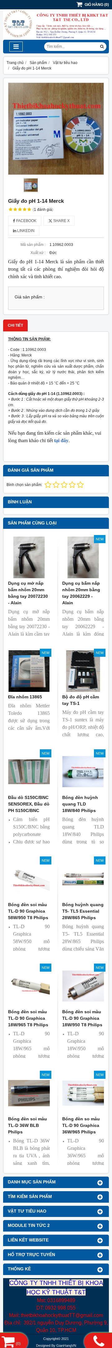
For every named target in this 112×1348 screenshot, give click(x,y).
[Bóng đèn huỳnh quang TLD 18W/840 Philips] (83, 771)
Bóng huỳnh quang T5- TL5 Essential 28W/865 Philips (83, 911)
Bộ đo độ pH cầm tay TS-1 (80, 700)
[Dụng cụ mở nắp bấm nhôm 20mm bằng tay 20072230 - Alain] (29, 557)
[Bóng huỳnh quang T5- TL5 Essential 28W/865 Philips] (83, 879)
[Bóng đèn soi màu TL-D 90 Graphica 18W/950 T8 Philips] (83, 986)
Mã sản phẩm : (33, 245)
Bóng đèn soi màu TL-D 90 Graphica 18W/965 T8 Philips (28, 1018)
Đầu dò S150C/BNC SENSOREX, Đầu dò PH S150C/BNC (28, 804)
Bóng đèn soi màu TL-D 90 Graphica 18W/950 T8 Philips (82, 1018)
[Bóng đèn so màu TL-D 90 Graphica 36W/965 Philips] (83, 1093)
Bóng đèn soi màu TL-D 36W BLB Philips (27, 1125)
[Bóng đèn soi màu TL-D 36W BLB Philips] (29, 1093)
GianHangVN (66, 1345)
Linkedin (25, 231)
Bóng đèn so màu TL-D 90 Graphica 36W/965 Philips (81, 1125)
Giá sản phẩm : (30, 297)
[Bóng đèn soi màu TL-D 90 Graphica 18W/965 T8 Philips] (29, 986)
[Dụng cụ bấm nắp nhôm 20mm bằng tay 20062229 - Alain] (83, 557)
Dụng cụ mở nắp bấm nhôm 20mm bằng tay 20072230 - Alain (28, 593)
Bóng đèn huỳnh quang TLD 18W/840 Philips (80, 804)
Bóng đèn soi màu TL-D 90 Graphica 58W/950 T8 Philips (28, 911)
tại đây (61, 440)
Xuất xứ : (37, 253)
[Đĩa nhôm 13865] (29, 671)
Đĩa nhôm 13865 (25, 696)
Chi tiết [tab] (15, 325)
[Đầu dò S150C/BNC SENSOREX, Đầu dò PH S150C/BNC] (29, 771)
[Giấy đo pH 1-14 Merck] (56, 129)
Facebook (25, 221)
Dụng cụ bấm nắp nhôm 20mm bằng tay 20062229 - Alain (81, 593)
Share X (61, 221)
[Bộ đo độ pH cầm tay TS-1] (83, 671)
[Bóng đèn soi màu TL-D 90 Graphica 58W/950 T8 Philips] (29, 879)
